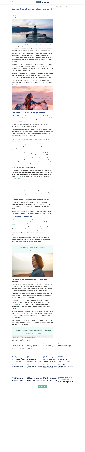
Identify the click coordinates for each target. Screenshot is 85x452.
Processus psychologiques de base (65, 378)
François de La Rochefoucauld (33, 333)
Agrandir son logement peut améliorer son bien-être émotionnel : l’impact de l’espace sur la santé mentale (19, 359)
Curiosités (45, 377)
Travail (29, 377)
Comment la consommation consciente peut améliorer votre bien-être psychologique (64, 359)
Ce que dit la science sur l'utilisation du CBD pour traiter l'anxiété (65, 381)
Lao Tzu (33, 250)
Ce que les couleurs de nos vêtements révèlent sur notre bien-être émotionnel (50, 380)
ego (20, 176)
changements (15, 304)
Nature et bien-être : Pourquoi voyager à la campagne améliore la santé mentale (49, 359)
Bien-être (14, 356)
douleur (13, 223)
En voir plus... (42, 386)
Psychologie (14, 377)
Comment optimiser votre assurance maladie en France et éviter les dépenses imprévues (33, 359)
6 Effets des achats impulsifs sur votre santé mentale (18, 380)
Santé (28, 356)
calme (39, 213)
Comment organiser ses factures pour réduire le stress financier (34, 380)
